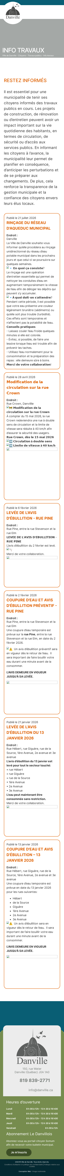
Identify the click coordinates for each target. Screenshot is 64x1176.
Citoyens (22, 55)
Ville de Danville (9, 55)
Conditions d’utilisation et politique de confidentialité (23, 1164)
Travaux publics (34, 55)
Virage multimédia (39, 1171)
